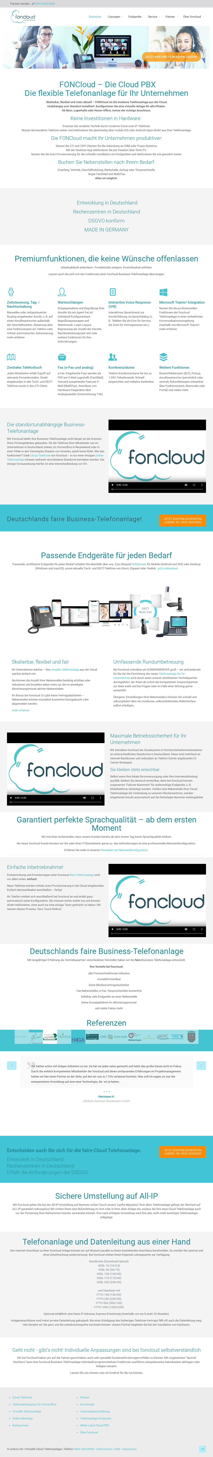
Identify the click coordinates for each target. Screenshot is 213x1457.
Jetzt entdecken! (167, 568)
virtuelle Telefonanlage (65, 669)
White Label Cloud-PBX (94, 1425)
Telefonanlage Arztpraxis (95, 1418)
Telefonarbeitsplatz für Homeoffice (34, 1404)
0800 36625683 (44, 3)
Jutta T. (106, 1122)
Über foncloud (89, 1432)
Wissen (84, 1397)
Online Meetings (22, 1418)
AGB (117, 1449)
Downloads (87, 1404)
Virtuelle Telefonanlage (26, 1411)
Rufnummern (20, 1425)
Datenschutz (105, 1449)
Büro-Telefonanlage (82, 875)
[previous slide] (11, 1065)
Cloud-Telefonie (40, 455)
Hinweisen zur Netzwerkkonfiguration (124, 850)
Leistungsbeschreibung (95, 1411)
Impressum (129, 1449)
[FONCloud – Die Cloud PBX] (22, 16)
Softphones (139, 564)
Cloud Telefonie (22, 1397)
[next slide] (201, 1065)
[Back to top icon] (202, 1449)
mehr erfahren (20, 710)
